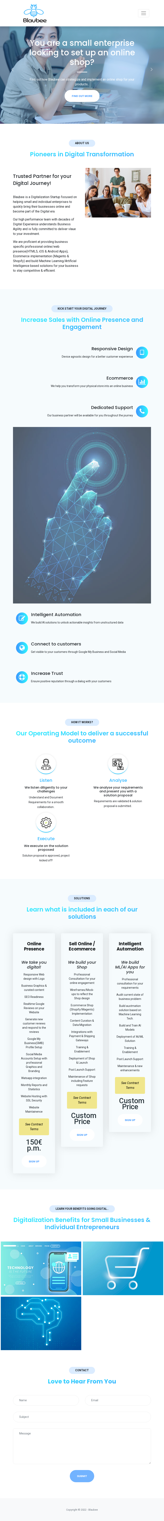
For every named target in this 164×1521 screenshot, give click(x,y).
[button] (12, 69)
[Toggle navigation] (143, 13)
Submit (82, 1476)
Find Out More (82, 86)
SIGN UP (34, 1161)
